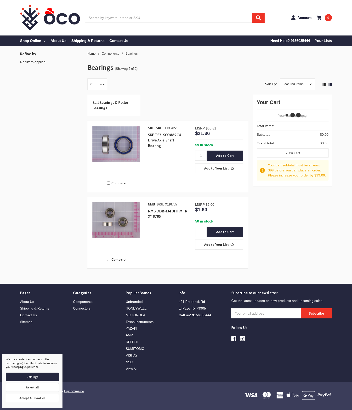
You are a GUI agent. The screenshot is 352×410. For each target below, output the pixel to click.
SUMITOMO (135, 349)
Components (82, 302)
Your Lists (323, 41)
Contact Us (118, 41)
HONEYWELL (136, 308)
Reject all (32, 387)
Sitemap (26, 322)
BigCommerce (74, 391)
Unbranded (134, 302)
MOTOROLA (135, 315)
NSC (129, 362)
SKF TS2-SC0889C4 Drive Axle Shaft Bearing (164, 140)
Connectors (82, 308)
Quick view (116, 151)
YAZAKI (131, 328)
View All (131, 369)
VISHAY (131, 355)
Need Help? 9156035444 (290, 41)
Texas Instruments (139, 322)
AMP (129, 335)
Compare (97, 84)
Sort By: (271, 84)
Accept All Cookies (32, 398)
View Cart (292, 153)
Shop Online (30, 41)
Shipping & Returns (87, 41)
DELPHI (132, 342)
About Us (58, 41)
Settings (32, 377)
